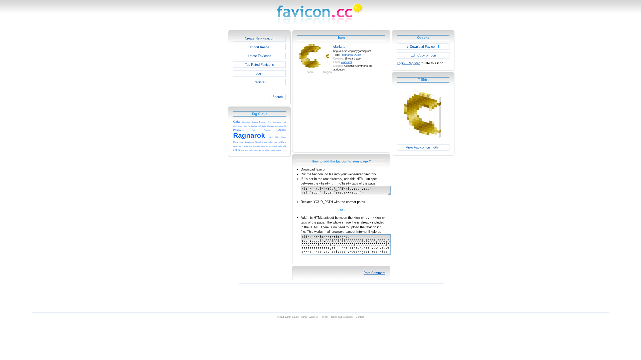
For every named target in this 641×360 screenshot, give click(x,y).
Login (259, 73)
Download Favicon (423, 46)
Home (304, 317)
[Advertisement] (207, 105)
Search (277, 97)
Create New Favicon (259, 38)
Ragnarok (347, 54)
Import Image (259, 47)
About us (313, 317)
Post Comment (374, 273)
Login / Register (408, 63)
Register (259, 82)
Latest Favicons (259, 56)
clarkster (340, 46)
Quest (357, 54)
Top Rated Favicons (259, 64)
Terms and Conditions (342, 317)
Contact (360, 317)
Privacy (325, 317)
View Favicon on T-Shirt (423, 147)
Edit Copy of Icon (423, 55)
